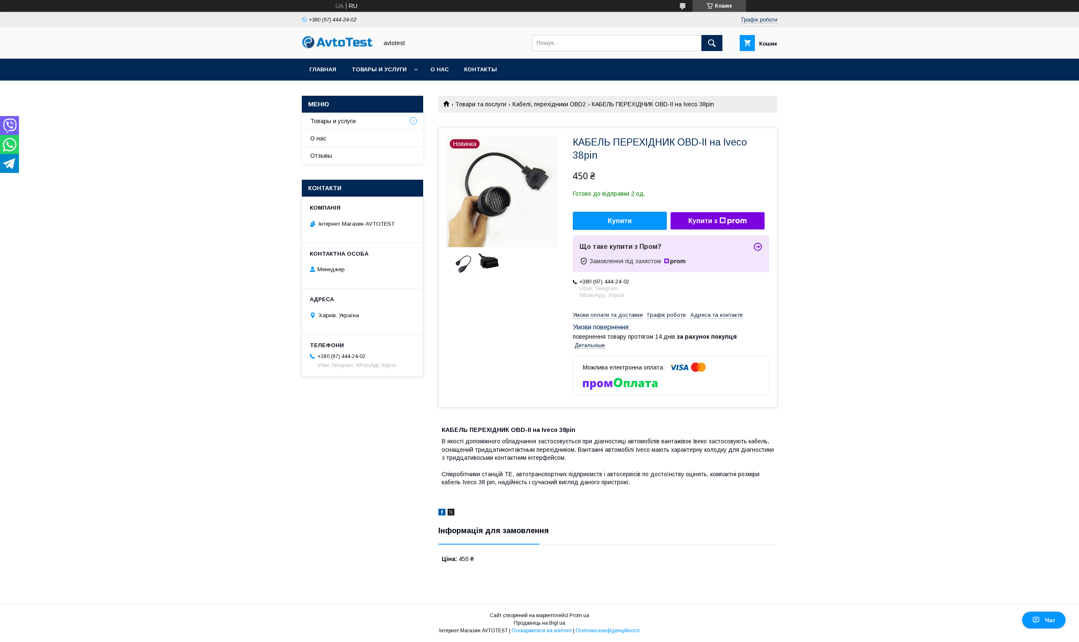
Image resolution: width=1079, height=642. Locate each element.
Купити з (702, 220)
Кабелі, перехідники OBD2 (549, 104)
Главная (322, 69)
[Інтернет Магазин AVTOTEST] (337, 47)
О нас (439, 69)
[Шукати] (711, 43)
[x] (451, 513)
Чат (1050, 620)
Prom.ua (579, 615)
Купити (620, 220)
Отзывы (321, 155)
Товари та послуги (480, 104)
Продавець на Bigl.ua (539, 623)
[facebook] (442, 513)
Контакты (480, 69)
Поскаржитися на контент (542, 631)
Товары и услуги (379, 69)
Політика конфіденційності (608, 631)
